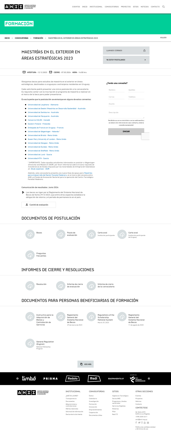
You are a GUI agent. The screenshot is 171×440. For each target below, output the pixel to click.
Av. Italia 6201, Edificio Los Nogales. (143, 413)
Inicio (7, 38)
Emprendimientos (95, 410)
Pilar (114, 411)
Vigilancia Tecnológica (120, 396)
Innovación (93, 407)
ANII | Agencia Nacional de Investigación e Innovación (20, 7)
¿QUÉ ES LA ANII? (72, 396)
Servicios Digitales (119, 406)
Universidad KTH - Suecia (38, 158)
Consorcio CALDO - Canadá (39, 120)
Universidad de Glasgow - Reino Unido (43, 143)
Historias (115, 409)
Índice (91, 396)
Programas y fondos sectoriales (119, 402)
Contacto (139, 404)
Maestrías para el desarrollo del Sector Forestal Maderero (60, 174)
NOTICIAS (145, 7)
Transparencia (71, 398)
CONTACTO (155, 7)
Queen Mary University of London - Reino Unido (47, 139)
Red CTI (115, 414)
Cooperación (93, 412)
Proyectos (139, 398)
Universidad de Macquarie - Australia (43, 116)
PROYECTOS (126, 7)
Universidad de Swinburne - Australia (43, 112)
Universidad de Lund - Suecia (40, 154)
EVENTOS (76, 7)
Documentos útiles (95, 415)
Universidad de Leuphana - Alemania (43, 105)
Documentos (70, 401)
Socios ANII (116, 398)
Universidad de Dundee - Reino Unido (43, 147)
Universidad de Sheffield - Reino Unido (43, 151)
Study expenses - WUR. (40, 169)
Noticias (138, 401)
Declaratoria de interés (74, 414)
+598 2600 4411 (141, 417)
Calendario (93, 398)
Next (149, 378)
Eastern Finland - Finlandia (39, 124)
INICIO (84, 7)
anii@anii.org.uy (141, 419)
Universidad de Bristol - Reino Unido (42, 135)
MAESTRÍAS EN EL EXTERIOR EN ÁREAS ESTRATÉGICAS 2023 (73, 38)
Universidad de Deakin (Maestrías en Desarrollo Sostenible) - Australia (57, 108)
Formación (38, 38)
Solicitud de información (74, 411)
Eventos (138, 396)
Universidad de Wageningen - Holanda (43, 131)
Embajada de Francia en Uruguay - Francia (46, 128)
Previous (17, 378)
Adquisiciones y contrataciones (71, 405)
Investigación (94, 401)
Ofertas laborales (72, 409)
